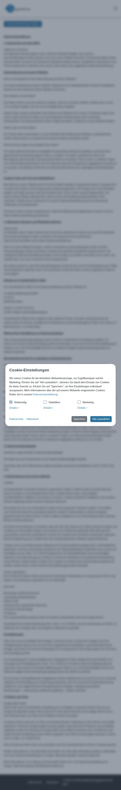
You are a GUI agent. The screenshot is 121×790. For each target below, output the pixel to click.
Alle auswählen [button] (101, 419)
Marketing (88, 402)
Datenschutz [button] (16, 419)
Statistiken (54, 402)
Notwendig (20, 402)
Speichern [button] (79, 419)
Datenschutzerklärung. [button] (45, 394)
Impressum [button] (32, 419)
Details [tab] (13, 407)
